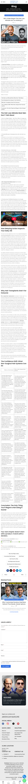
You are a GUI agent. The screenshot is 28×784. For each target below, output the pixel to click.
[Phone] (24, 776)
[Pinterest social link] (14, 570)
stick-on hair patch (14, 322)
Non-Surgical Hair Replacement (8, 181)
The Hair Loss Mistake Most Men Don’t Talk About (12, 97)
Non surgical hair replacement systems (14, 10)
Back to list (14, 574)
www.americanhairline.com (6, 540)
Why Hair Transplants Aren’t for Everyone (10, 102)
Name (2, 644)
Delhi (7, 748)
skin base (4, 189)
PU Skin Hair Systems (13, 566)
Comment (3, 629)
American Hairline (6, 64)
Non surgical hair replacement (14, 564)
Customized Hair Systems (9, 556)
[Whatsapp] (24, 780)
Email (2, 650)
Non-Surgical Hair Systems (12, 363)
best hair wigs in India (14, 553)
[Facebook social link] (7, 570)
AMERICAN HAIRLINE (10, 717)
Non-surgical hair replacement (19, 171)
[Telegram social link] (20, 570)
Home (7, 8)
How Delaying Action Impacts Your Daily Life (11, 100)
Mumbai (3, 748)
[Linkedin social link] (17, 570)
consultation (12, 538)
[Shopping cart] (26, 2)
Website (2, 655)
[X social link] (11, 570)
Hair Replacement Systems (15, 8)
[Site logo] (14, 1)
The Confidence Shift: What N (7, 104)
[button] (3, 690)
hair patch (21, 556)
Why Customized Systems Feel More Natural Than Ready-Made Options (14, 603)
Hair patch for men (14, 558)
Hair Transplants (11, 291)
